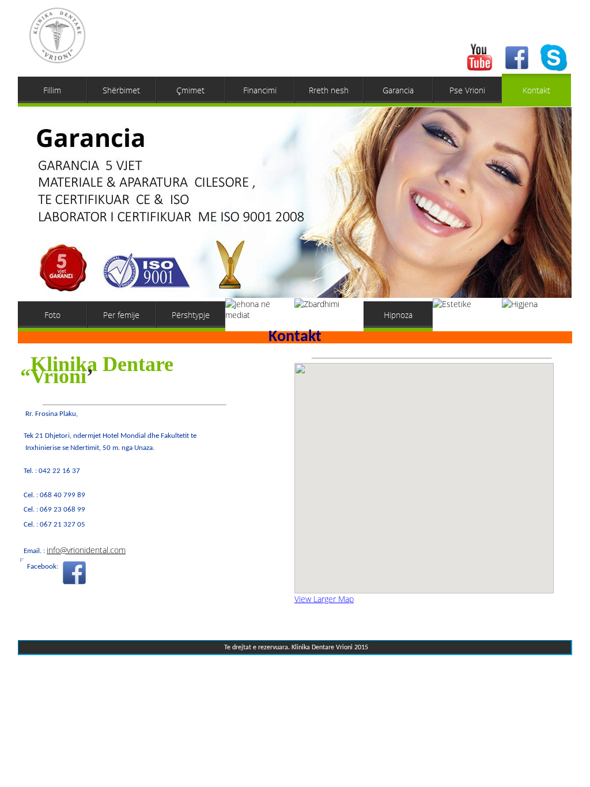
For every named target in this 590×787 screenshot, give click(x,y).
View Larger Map (324, 598)
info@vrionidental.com (86, 549)
